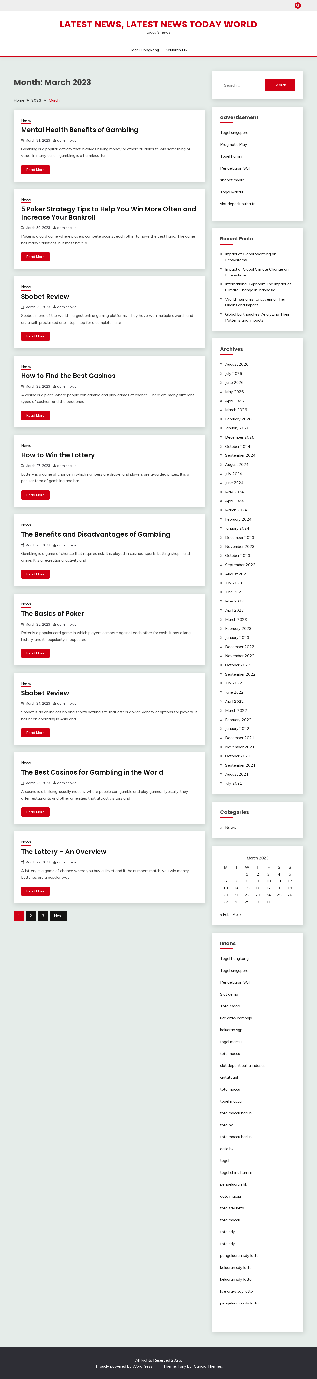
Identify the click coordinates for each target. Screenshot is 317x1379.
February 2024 (238, 519)
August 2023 (237, 573)
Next (58, 915)
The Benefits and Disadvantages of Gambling (95, 534)
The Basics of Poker (52, 613)
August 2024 (237, 464)
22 (247, 894)
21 (236, 894)
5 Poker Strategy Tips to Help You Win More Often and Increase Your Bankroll (108, 213)
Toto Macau (230, 1005)
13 (225, 887)
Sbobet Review (45, 296)
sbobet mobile (232, 179)
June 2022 (234, 692)
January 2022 (237, 728)
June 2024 (234, 482)
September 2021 (240, 765)
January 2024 (237, 528)
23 (257, 894)
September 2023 (240, 564)
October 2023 (237, 555)
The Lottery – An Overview (63, 851)
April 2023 (234, 610)
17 (268, 887)
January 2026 (237, 428)
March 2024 (236, 509)
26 (289, 894)
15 (247, 887)
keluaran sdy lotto (236, 1267)
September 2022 (240, 674)
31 (268, 901)
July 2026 (233, 373)
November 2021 (240, 746)
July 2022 (233, 682)
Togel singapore (234, 132)
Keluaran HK (176, 49)
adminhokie (66, 140)
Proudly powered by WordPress (125, 1366)
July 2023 (233, 582)
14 (236, 887)
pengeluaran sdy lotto (239, 1303)
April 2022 (234, 701)
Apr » (237, 914)
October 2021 (237, 755)
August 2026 (237, 364)
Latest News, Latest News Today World (158, 24)
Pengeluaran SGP (235, 168)
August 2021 (237, 774)
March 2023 (236, 619)
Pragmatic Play (233, 144)
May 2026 (234, 391)
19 (289, 887)
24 (268, 894)
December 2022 (239, 646)
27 (225, 901)
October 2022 (237, 664)
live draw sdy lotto (236, 1291)
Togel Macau (231, 191)
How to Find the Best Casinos (68, 375)
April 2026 (234, 400)
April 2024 (234, 500)
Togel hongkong (144, 49)
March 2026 (236, 409)
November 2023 (240, 546)
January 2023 (237, 637)
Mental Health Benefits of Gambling (79, 129)
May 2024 (234, 491)
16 (257, 887)
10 (268, 880)
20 (225, 894)
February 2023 (238, 628)
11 (279, 880)
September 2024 (240, 455)
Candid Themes (208, 1366)
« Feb (225, 914)
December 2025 (239, 437)
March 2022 (236, 710)
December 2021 (239, 737)
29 (247, 901)
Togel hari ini (231, 156)
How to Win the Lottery (58, 455)
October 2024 (237, 446)
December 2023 (239, 537)
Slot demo (229, 994)
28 (236, 901)
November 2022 (240, 655)
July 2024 (233, 473)
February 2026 (238, 418)
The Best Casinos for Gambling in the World (92, 772)
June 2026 (234, 382)
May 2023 (234, 601)
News (26, 120)
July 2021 (233, 783)
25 (279, 894)
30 (257, 901)
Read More (35, 169)
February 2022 (238, 719)
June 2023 (234, 591)
